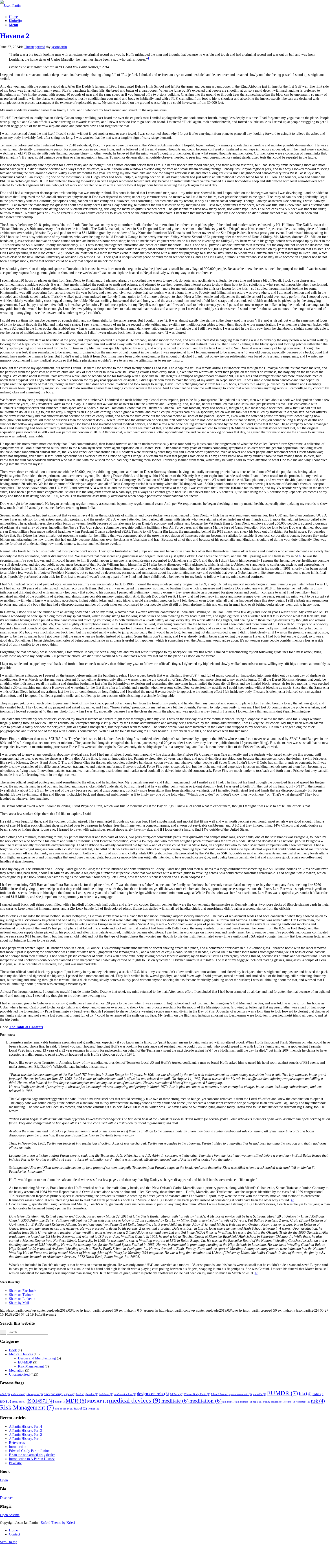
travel (80, 1408)
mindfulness (243, 1402)
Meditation (16, 1370)
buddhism (106, 1394)
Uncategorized (34, 47)
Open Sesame (10, 1515)
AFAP (5, 1394)
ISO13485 (19, 1402)
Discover (6, 1498)
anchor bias (18, 1394)
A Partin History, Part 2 (25, 1434)
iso (5, 1401)
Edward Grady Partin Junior (29, 1451)
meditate (175, 1400)
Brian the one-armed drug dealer (32, 1455)
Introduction (17, 1447)
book (81, 1394)
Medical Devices (21, 1354)
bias (71, 1394)
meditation (205, 1400)
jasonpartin (59, 47)
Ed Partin (176, 1394)
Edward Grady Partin (197, 1394)
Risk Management (31, 1366)
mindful (228, 1402)
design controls (153, 1393)
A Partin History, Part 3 (25, 1430)
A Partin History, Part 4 (25, 1426)
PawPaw (15, 1463)
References (17, 1443)
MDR (76, 1400)
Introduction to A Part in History (32, 1459)
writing (93, 1408)
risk (318, 1401)
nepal (257, 1402)
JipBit (60, 1402)
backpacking (55, 1394)
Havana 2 (14, 36)
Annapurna (35, 1394)
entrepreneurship (241, 1394)
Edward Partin (220, 1394)
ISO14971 (40, 1401)
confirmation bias (125, 1394)
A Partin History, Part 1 (25, 1438)
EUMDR (282, 1393)
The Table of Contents (26, 1027)
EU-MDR (25, 1362)
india (318, 1394)
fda (305, 1393)
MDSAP (97, 1401)
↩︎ (292, 1200)
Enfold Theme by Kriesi (58, 1522)
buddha (92, 1394)
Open (4, 1480)
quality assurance (274, 1402)
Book (13, 1350)
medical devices (135, 1400)
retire (290, 1402)
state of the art (64, 1408)
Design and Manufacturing (37, 1358)
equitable (259, 1394)
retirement (303, 1402)
